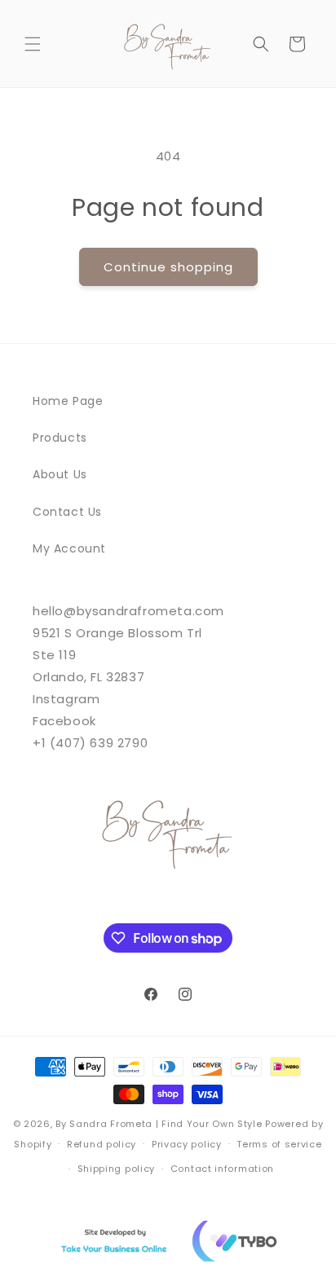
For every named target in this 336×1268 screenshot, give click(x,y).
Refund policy (101, 1144)
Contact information (222, 1168)
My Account (69, 548)
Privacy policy (187, 1144)
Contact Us (67, 512)
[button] (33, 44)
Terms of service (279, 1144)
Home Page (68, 401)
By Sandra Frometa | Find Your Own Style (158, 1123)
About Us (60, 474)
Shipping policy (116, 1168)
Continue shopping (168, 266)
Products (60, 437)
